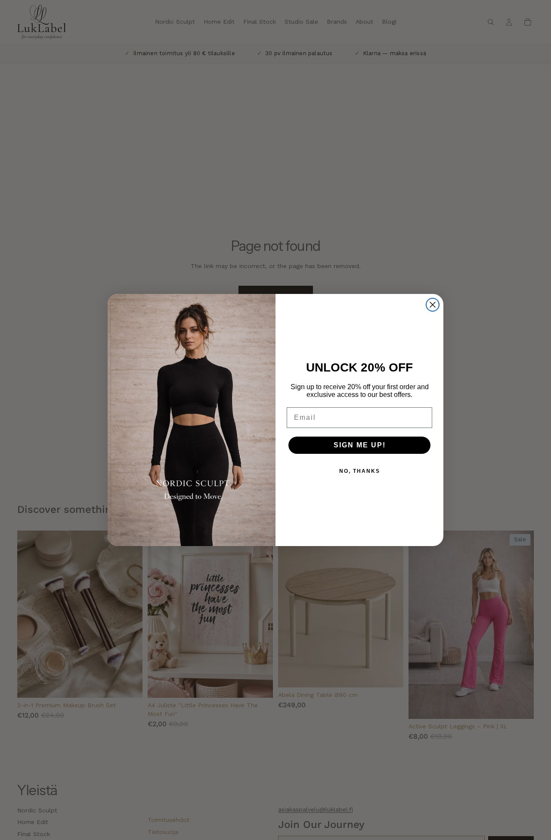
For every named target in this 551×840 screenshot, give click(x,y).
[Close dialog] (432, 304)
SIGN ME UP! (360, 445)
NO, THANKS (359, 471)
